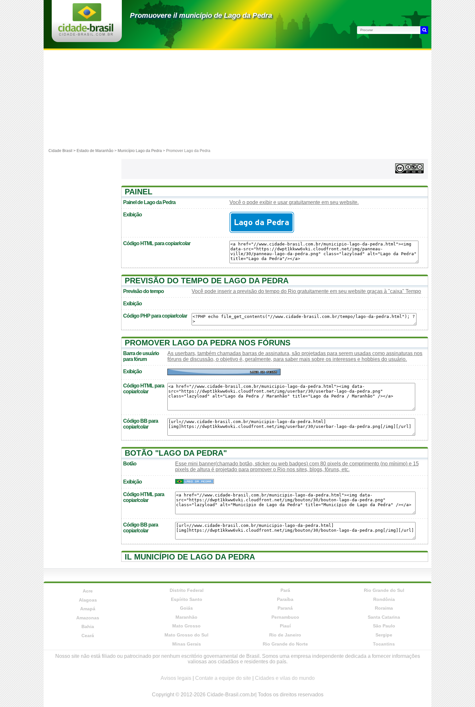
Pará (285, 590)
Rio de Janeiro (285, 634)
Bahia (87, 626)
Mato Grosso (186, 625)
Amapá (87, 608)
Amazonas (87, 617)
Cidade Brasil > (62, 150)
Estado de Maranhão (95, 150)
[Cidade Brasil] (85, 34)
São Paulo (384, 625)
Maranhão (186, 617)
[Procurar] (424, 30)
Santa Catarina (384, 617)
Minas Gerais (186, 644)
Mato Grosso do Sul (186, 634)
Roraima (384, 608)
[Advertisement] (237, 98)
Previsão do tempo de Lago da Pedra (207, 280)
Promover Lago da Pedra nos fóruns (207, 342)
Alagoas (88, 600)
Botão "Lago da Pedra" (176, 453)
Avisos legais (176, 678)
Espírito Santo (186, 599)
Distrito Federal (187, 590)
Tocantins (384, 644)
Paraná (285, 608)
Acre (88, 590)
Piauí (285, 625)
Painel (139, 191)
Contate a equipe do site (223, 678)
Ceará (87, 635)
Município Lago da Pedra (140, 150)
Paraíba (285, 599)
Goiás (186, 608)
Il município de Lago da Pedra (190, 556)
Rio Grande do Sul (384, 590)
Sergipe (383, 634)
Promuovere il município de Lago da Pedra (201, 15)
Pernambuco (285, 617)
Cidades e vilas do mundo (285, 678)
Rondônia (384, 599)
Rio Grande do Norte (285, 644)
